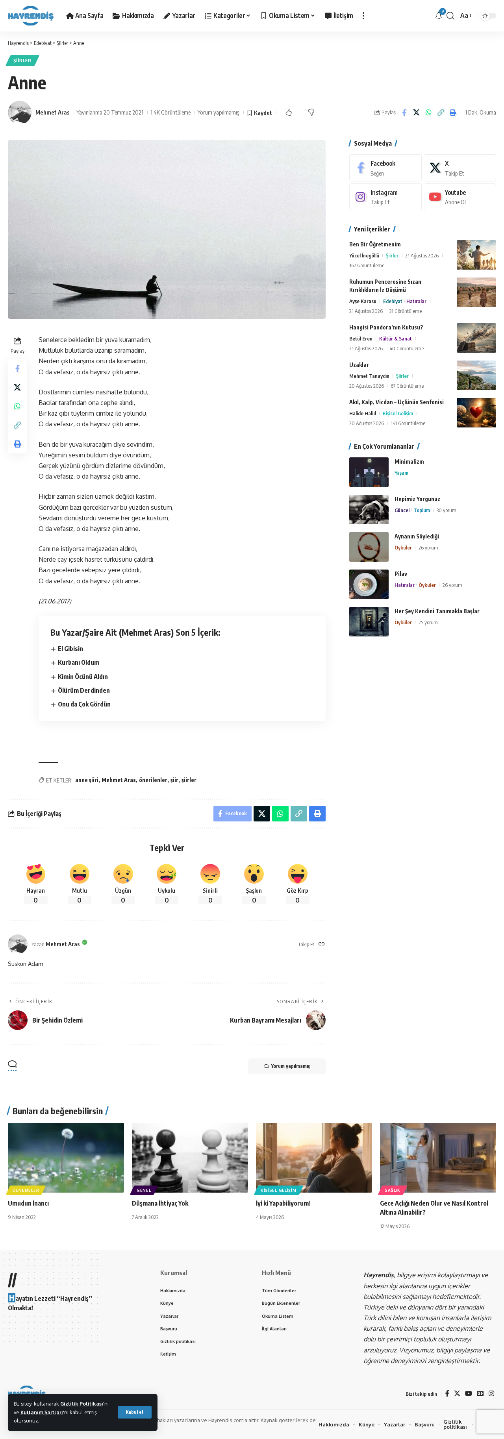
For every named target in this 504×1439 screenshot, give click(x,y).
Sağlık (392, 1190)
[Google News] (480, 1393)
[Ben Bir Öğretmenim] (476, 255)
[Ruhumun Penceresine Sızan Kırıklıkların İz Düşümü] (476, 292)
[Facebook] (385, 167)
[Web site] (322, 944)
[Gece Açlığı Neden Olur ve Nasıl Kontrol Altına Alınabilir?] (438, 1158)
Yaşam (401, 473)
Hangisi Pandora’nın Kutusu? (386, 327)
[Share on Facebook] (404, 112)
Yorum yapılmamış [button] (290, 1066)
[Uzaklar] (476, 375)
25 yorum (428, 622)
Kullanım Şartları (41, 1412)
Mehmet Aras (52, 112)
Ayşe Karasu (362, 301)
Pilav (401, 573)
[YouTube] (468, 1393)
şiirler (189, 780)
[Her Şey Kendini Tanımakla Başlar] (369, 621)
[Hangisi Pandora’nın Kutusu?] (476, 338)
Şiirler (22, 60)
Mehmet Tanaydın (369, 376)
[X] (460, 167)
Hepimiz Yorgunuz (417, 499)
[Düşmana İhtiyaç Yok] (190, 1158)
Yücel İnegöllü (364, 255)
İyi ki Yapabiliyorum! (283, 1203)
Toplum (421, 510)
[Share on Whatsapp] (428, 112)
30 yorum (446, 510)
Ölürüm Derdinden (84, 690)
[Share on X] (416, 112)
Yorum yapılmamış (218, 112)
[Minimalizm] (369, 472)
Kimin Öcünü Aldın (83, 677)
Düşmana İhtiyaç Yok (160, 1203)
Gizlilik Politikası (81, 1403)
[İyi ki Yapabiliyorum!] (314, 1158)
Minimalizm (409, 461)
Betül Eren (360, 338)
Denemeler (26, 1190)
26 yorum (428, 547)
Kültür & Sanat (395, 338)
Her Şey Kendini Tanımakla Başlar (437, 611)
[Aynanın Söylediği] (369, 547)
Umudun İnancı (28, 1203)
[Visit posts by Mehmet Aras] (20, 112)
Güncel (402, 510)
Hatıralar (416, 301)
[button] (135, 1412)
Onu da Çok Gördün (84, 704)
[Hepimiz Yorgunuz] (369, 509)
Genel (144, 1190)
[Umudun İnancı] (66, 1158)
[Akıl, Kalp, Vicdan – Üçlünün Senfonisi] (476, 412)
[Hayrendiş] (31, 16)
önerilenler (153, 780)
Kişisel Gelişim (398, 413)
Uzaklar (359, 364)
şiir (174, 780)
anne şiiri (86, 780)
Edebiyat (392, 301)
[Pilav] (369, 584)
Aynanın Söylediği (417, 536)
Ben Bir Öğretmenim (375, 244)
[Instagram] (385, 197)
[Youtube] (460, 197)
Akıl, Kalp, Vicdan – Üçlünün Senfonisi (396, 402)
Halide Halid (362, 413)
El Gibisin (70, 649)
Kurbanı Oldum (78, 662)
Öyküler (403, 547)
